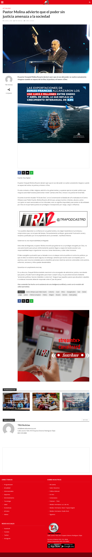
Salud (5, 504)
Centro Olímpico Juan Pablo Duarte (36, 292)
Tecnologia (7, 501)
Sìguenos (52, 514)
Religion (51, 295)
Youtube (6, 532)
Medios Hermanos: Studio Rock (59, 511)
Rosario (58, 295)
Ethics (63, 292)
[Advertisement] (53, 155)
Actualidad (7, 8)
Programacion (8, 484)
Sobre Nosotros (55, 488)
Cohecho (51, 292)
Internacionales (8, 491)
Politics (45, 295)
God (79, 292)
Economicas (7, 508)
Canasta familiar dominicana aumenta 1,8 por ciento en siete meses (46, 400)
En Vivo (52, 494)
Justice (26, 295)
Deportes (7, 494)
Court (57, 292)
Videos (6, 514)
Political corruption (35, 295)
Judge (20, 295)
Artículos (6, 511)
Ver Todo (85, 420)
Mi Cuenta (53, 484)
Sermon (65, 295)
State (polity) (73, 295)
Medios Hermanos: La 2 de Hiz (59, 504)
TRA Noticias (18, 21)
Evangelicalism (71, 292)
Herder (84, 292)
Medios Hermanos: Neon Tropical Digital (62, 508)
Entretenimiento (9, 498)
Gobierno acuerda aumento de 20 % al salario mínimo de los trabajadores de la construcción (16, 400)
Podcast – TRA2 (55, 501)
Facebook (7, 528)
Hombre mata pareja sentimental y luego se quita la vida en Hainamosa (76, 400)
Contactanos (53, 498)
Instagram (7, 538)
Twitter (6, 535)
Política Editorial (54, 491)
